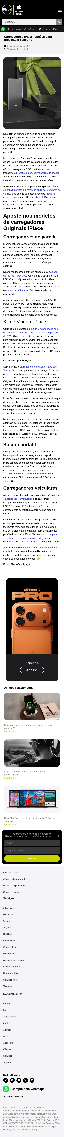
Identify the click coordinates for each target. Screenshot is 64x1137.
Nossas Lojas (11, 872)
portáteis (54, 197)
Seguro (7, 927)
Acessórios (9, 1042)
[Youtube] (18, 1080)
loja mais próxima (38, 547)
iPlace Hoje (9, 940)
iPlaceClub (8, 914)
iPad (5, 1023)
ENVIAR (32, 858)
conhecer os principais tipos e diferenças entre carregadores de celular (32, 190)
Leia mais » (10, 731)
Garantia (7, 921)
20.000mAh (27, 473)
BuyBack (7, 934)
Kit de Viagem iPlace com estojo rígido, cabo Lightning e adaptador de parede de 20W (31, 332)
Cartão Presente (11, 966)
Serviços (7, 1056)
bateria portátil (10, 455)
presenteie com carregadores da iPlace (37, 173)
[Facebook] (12, 1080)
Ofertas (7, 1049)
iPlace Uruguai (11, 892)
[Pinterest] (32, 1080)
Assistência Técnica (13, 960)
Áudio (6, 1036)
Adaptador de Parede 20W (19, 290)
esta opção (37, 506)
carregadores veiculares (19, 498)
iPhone (7, 1003)
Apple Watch (9, 1016)
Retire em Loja (11, 973)
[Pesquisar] (59, 22)
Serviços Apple (11, 979)
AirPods (7, 1029)
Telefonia (8, 986)
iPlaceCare (9, 908)
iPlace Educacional (14, 879)
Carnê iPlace (10, 947)
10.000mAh (9, 473)
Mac (5, 1010)
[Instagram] (5, 1080)
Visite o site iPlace (13, 1096)
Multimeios (8, 953)
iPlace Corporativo (14, 885)
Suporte (7, 1062)
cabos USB (40, 197)
